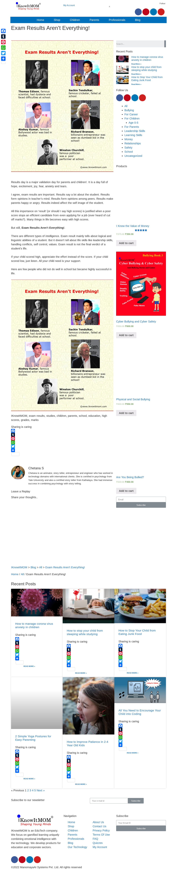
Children (75, 19)
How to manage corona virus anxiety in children (147, 58)
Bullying (129, 110)
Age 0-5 (133, 122)
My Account (69, 5)
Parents (94, 19)
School (128, 151)
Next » (41, 790)
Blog (137, 19)
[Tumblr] (62, 435)
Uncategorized (133, 155)
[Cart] (108, 8)
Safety (128, 147)
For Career (131, 114)
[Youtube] (161, 11)
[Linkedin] (153, 11)
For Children (132, 118)
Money (128, 139)
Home (40, 19)
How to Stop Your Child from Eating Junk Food (147, 79)
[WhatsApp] (62, 442)
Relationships (132, 143)
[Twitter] (62, 446)
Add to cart (126, 243)
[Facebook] (138, 11)
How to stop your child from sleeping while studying (146, 68)
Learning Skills (133, 135)
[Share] (62, 450)
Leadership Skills (134, 130)
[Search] (165, 43)
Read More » (136, 64)
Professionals (117, 19)
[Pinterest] (145, 11)
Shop (57, 19)
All (125, 106)
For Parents (131, 126)
